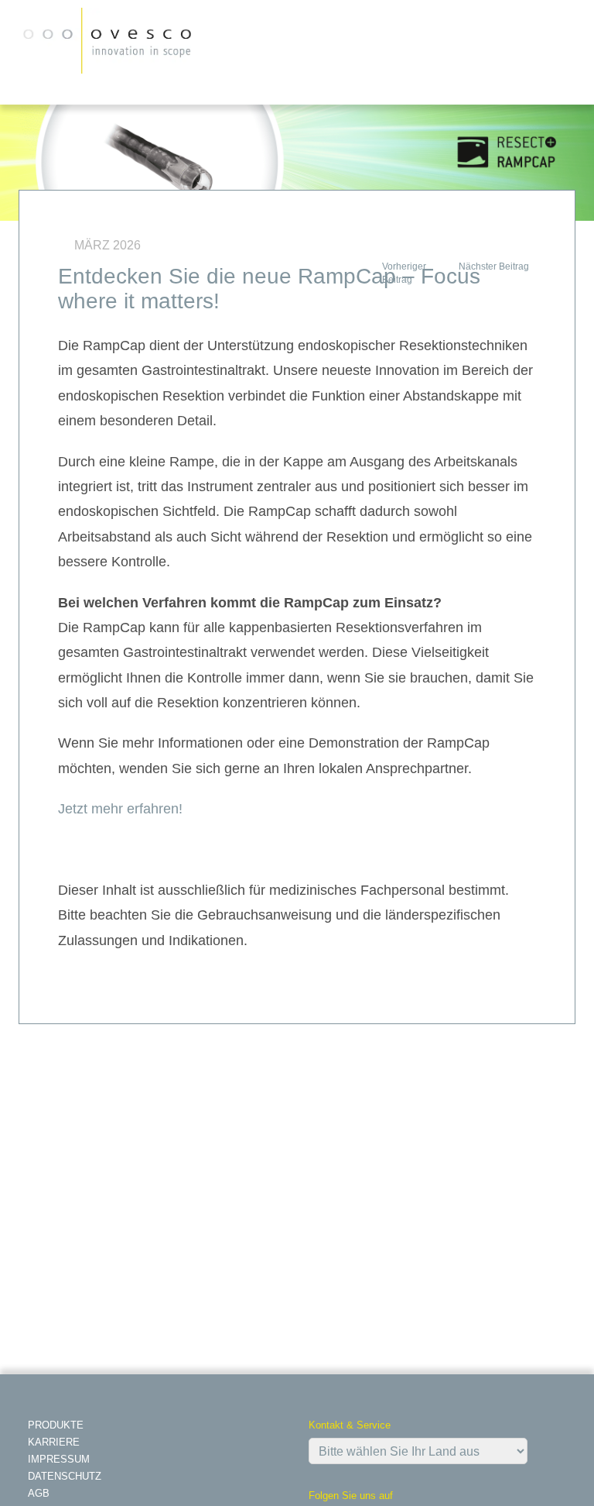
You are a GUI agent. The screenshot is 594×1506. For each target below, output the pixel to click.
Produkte (56, 1425)
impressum (59, 1459)
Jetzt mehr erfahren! (120, 809)
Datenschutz (64, 1476)
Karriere (54, 1442)
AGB (39, 1493)
